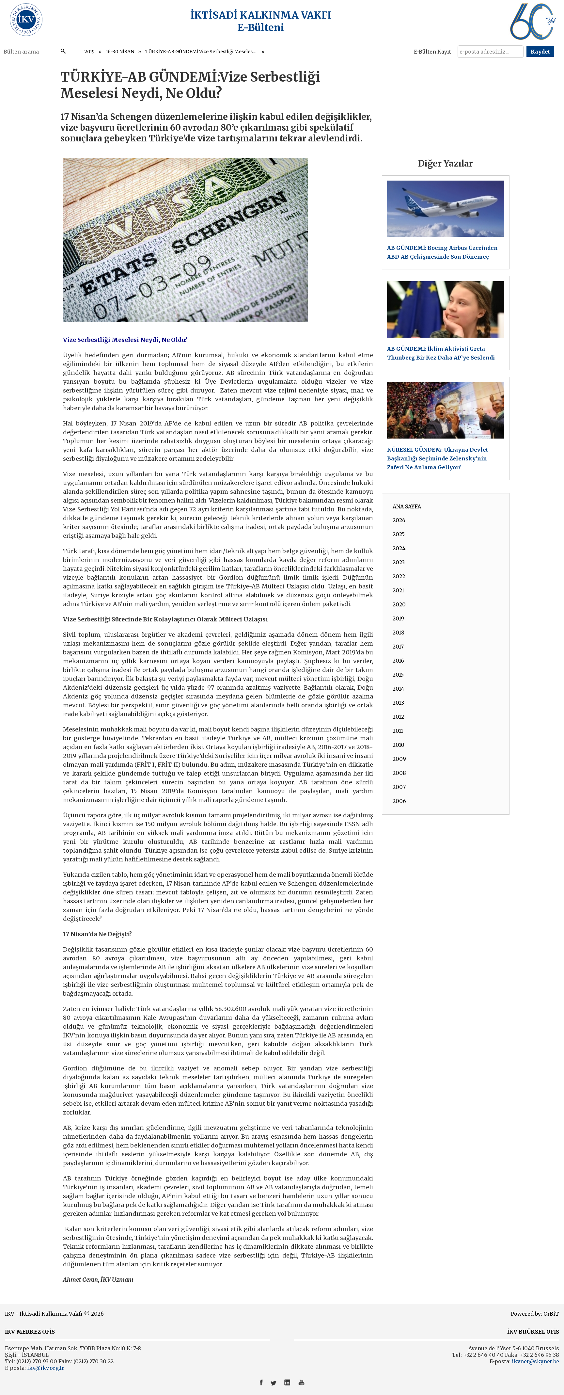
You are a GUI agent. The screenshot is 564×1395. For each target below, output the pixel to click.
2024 (399, 548)
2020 (399, 604)
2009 (399, 759)
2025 (399, 534)
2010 (398, 745)
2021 (398, 590)
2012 (398, 717)
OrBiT (551, 1313)
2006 (399, 801)
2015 (398, 674)
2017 (398, 646)
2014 (398, 688)
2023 (399, 562)
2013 (398, 702)
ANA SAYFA (407, 506)
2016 (398, 660)
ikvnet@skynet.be (535, 1361)
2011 (398, 731)
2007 (399, 787)
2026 (399, 520)
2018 (398, 632)
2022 (399, 576)
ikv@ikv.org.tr (45, 1368)
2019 (90, 52)
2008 (399, 773)
